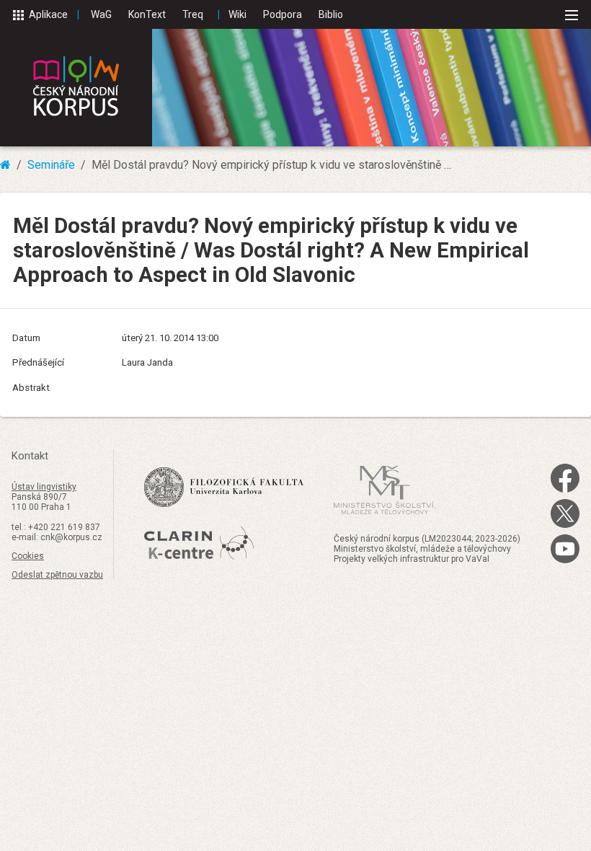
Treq (192, 14)
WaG (101, 14)
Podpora (282, 14)
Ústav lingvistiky (44, 487)
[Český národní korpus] (76, 87)
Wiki (237, 14)
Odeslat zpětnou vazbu (57, 575)
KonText (147, 14)
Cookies (28, 556)
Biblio (331, 14)
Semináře (51, 165)
